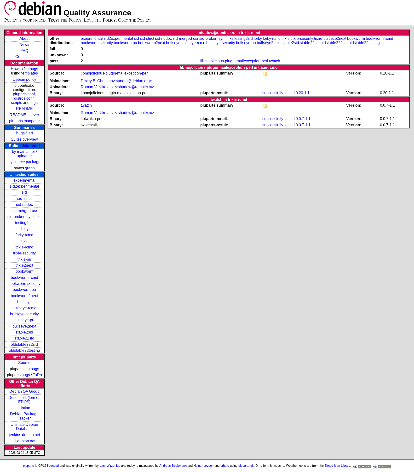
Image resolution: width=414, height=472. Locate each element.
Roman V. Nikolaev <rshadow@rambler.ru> (117, 87)
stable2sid (24, 332)
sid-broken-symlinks (24, 217)
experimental (24, 180)
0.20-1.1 (303, 93)
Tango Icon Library (337, 465)
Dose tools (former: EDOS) (24, 400)
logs (34, 103)
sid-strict (24, 198)
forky (24, 229)
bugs (35, 369)
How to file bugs (24, 69)
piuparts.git (246, 465)
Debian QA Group (24, 391)
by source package (24, 162)
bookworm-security (24, 284)
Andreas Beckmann (173, 465)
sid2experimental (24, 186)
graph (30, 168)
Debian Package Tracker (24, 416)
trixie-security (24, 253)
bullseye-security (24, 314)
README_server (24, 115)
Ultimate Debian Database (24, 426)
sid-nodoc (24, 204)
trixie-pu (24, 259)
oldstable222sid (24, 344)
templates (29, 73)
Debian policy (24, 79)
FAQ (24, 51)
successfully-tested (278, 93)
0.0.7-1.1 (303, 119)
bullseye (24, 302)
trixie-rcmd (30, 146)
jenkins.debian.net (24, 435)
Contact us (24, 57)
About (24, 38)
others (224, 465)
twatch (274, 61)
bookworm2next (24, 296)
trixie (24, 241)
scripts (16, 103)
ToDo (37, 375)
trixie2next (24, 265)
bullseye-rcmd (24, 308)
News (24, 44)
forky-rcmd (24, 235)
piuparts (28, 465)
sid (24, 192)
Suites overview (24, 139)
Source (24, 363)
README (24, 109)
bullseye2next (24, 326)
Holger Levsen (203, 465)
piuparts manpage (24, 121)
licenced (53, 465)
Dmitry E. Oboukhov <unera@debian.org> (116, 81)
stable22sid (24, 338)
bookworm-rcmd (24, 278)
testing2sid (24, 223)
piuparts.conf (24, 94)
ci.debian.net (24, 441)
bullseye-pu (24, 320)
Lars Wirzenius (110, 465)
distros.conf (24, 98)
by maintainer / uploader (24, 154)
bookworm (24, 271)
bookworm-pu (24, 290)
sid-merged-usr (24, 211)
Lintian (24, 408)
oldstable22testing (24, 350)
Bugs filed (24, 133)
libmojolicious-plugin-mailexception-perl (234, 61)
